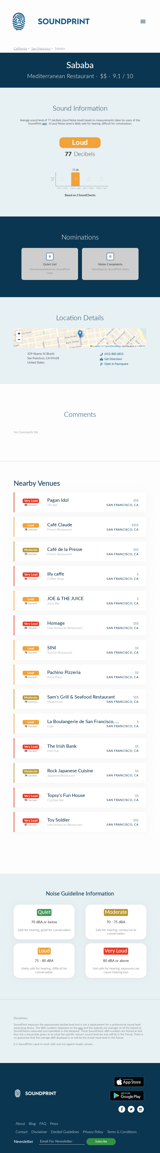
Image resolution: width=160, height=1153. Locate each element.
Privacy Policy (93, 1132)
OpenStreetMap (112, 346)
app (44, 123)
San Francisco (40, 48)
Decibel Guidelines (65, 1132)
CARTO (141, 346)
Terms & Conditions (122, 1132)
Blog (32, 1124)
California (20, 48)
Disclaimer (39, 1132)
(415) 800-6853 (113, 354)
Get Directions (113, 359)
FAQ (42, 1124)
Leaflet (96, 346)
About (20, 1124)
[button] (80, 334)
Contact (22, 1132)
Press (54, 1124)
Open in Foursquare (116, 364)
